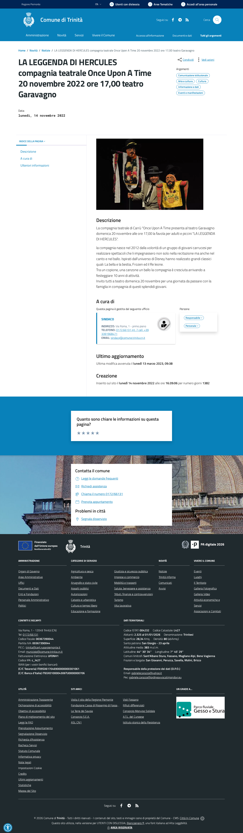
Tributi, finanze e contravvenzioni (133, 594)
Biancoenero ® (135, 823)
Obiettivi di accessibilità (32, 711)
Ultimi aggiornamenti (30, 779)
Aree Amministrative (30, 577)
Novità (34, 50)
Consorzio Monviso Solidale (139, 711)
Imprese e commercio (126, 577)
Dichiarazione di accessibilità (34, 705)
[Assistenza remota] (202, 818)
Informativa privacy (29, 756)
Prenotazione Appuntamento (35, 728)
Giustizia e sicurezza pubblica (131, 571)
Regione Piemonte (31, 4)
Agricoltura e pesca (82, 571)
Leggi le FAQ (25, 722)
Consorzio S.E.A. (80, 717)
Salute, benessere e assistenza (132, 588)
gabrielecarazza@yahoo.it (146, 673)
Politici (22, 605)
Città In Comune (189, 818)
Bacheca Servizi (27, 745)
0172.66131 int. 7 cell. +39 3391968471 (125, 332)
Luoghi (198, 577)
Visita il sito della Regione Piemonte (92, 699)
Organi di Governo (28, 571)
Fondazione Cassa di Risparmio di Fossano (95, 705)
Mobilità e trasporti (125, 583)
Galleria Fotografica (205, 588)
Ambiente (77, 577)
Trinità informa (167, 577)
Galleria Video (202, 594)
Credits (22, 774)
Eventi (198, 571)
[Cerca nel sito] (217, 19)
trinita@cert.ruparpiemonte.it (43, 647)
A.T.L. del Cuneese (133, 717)
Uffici (21, 583)
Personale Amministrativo (33, 600)
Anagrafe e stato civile (84, 583)
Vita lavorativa (122, 605)
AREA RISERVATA (121, 827)
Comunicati (165, 583)
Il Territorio (200, 583)
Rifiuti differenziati (133, 705)
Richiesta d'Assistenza (31, 739)
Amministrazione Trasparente (35, 699)
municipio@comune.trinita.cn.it (44, 652)
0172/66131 (30, 634)
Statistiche (24, 785)
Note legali (24, 762)
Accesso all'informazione (150, 35)
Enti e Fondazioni (28, 594)
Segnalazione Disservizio (32, 734)
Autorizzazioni (79, 594)
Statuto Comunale (29, 751)
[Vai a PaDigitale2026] (203, 544)
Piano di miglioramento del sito (36, 717)
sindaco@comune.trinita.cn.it (128, 338)
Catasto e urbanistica (83, 600)
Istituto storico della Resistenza (141, 722)
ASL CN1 (76, 722)
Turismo (118, 600)
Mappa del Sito (27, 791)
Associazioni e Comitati (207, 611)
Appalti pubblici (80, 588)
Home (21, 50)
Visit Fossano (130, 699)
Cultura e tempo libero (84, 605)
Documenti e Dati (28, 588)
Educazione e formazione (85, 611)
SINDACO (107, 319)
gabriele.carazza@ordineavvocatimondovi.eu (155, 677)
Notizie (46, 50)
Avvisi (162, 588)
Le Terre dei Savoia (82, 711)
